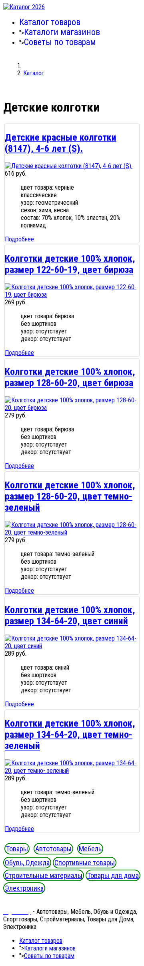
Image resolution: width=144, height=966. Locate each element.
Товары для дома (113, 875)
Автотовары (53, 849)
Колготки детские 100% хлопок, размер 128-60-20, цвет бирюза (70, 377)
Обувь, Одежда (27, 862)
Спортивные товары (84, 862)
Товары (17, 849)
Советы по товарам (60, 42)
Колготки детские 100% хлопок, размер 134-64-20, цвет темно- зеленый (70, 734)
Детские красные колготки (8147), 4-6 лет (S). (60, 143)
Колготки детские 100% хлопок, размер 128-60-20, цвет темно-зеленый (70, 496)
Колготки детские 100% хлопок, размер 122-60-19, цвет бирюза (70, 264)
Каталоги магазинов (62, 32)
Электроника (24, 888)
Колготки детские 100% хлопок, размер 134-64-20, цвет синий (70, 615)
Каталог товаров (49, 22)
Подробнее (19, 239)
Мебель (90, 849)
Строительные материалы (43, 875)
